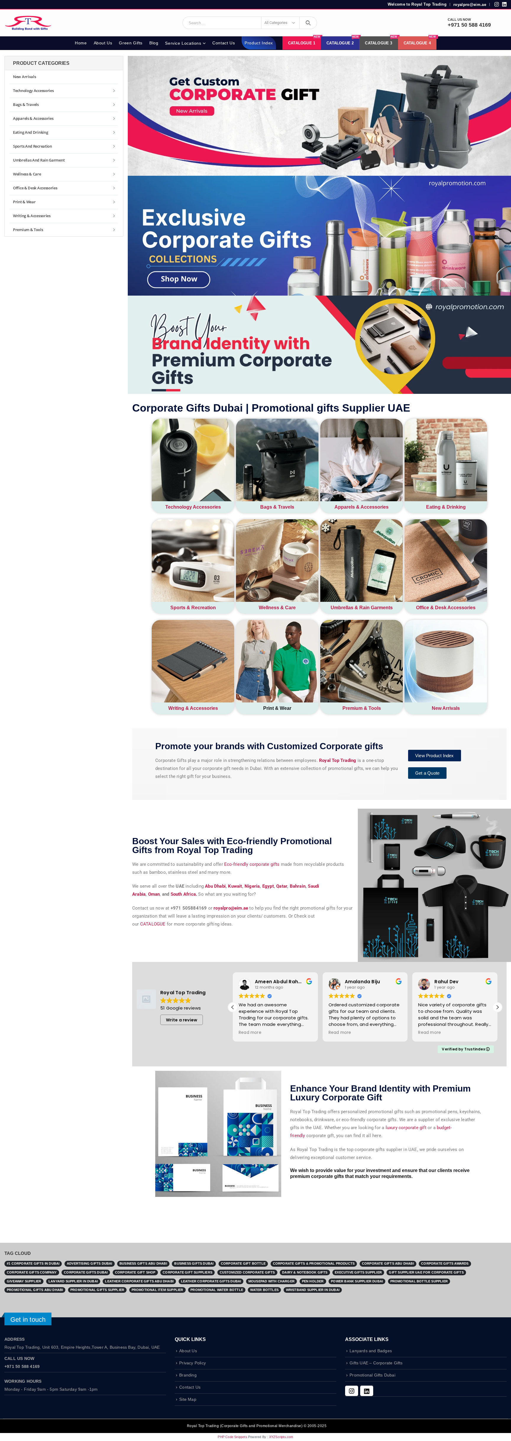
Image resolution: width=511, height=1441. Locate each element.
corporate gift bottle (243, 1263)
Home (81, 43)
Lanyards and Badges (371, 1351)
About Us (103, 43)
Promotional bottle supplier (419, 1281)
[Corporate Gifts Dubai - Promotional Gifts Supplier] (28, 22)
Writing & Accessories (193, 708)
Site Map (187, 1399)
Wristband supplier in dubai (312, 1290)
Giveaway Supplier (24, 1281)
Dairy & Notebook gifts (304, 1272)
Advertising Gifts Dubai (89, 1263)
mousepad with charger (271, 1281)
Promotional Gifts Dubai (372, 1375)
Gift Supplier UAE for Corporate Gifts (426, 1272)
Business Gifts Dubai (194, 1263)
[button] (497, 1007)
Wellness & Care (277, 607)
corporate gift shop (135, 1272)
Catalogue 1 (304, 40)
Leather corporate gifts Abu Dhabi (139, 1281)
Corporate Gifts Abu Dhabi (388, 1263)
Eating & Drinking (446, 507)
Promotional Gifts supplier (97, 1290)
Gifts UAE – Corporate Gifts (376, 1363)
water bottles (264, 1290)
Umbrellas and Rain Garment (38, 160)
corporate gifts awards (444, 1263)
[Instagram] (351, 1391)
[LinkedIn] (366, 1391)
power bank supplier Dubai (357, 1281)
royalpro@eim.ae (469, 4)
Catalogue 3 (381, 40)
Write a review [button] (182, 1020)
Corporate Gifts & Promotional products (314, 1263)
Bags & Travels (277, 507)
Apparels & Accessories (361, 507)
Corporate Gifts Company (32, 1272)
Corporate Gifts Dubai (86, 1272)
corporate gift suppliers (187, 1272)
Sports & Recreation (193, 607)
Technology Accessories (193, 507)
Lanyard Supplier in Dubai (73, 1281)
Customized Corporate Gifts (247, 1272)
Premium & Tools (361, 708)
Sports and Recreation (32, 146)
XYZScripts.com (281, 1437)
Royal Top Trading (337, 760)
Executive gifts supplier (358, 1272)
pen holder (313, 1281)
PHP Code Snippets (232, 1437)
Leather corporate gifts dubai (211, 1281)
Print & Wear (24, 201)
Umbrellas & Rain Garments (362, 607)
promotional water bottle (216, 1290)
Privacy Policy (192, 1363)
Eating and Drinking (30, 132)
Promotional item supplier (157, 1290)
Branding (188, 1375)
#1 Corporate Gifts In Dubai (33, 1263)
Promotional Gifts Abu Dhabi (35, 1290)
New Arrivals (446, 708)
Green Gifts (131, 43)
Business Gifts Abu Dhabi (143, 1263)
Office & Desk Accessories (446, 607)
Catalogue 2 (342, 40)
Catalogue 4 (420, 40)
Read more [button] (250, 1032)
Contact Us (223, 43)
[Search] (308, 23)
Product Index (259, 43)
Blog (153, 43)
